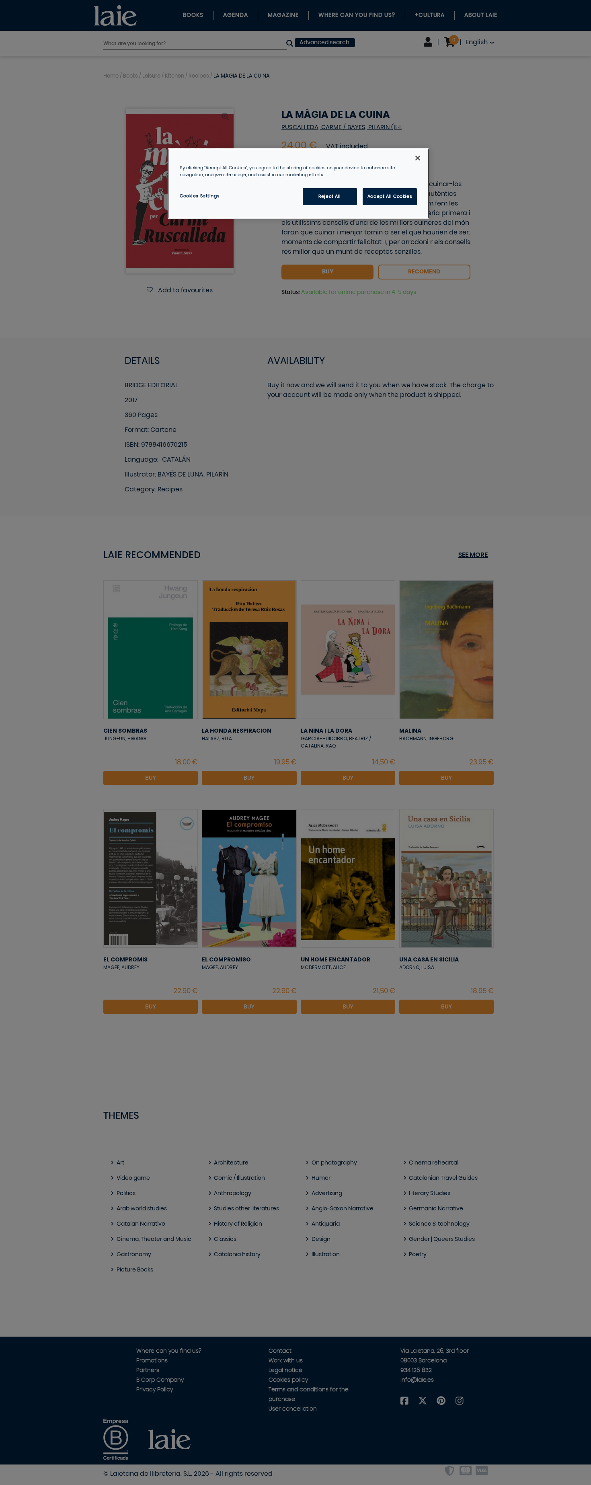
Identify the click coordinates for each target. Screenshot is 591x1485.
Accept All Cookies (389, 196)
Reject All (329, 196)
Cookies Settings (200, 196)
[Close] (418, 158)
